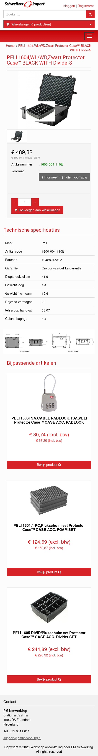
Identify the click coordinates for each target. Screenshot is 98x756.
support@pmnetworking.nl (22, 738)
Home (10, 45)
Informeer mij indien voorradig (65, 177)
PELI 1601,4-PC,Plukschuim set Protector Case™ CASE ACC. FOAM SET (49, 527)
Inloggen (68, 5)
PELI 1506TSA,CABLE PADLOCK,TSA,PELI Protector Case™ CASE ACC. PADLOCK (49, 420)
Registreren (86, 5)
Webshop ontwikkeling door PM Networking (62, 747)
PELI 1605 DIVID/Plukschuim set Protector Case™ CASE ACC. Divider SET (49, 634)
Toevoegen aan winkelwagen (38, 210)
